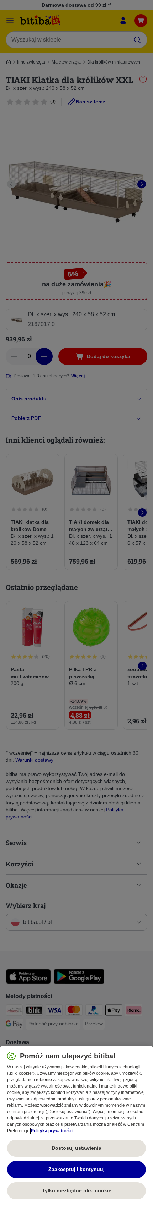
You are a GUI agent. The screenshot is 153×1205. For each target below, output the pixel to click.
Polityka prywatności (52, 1130)
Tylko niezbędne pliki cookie (76, 1190)
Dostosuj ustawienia (76, 1148)
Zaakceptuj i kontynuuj (76, 1169)
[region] (76, 1125)
